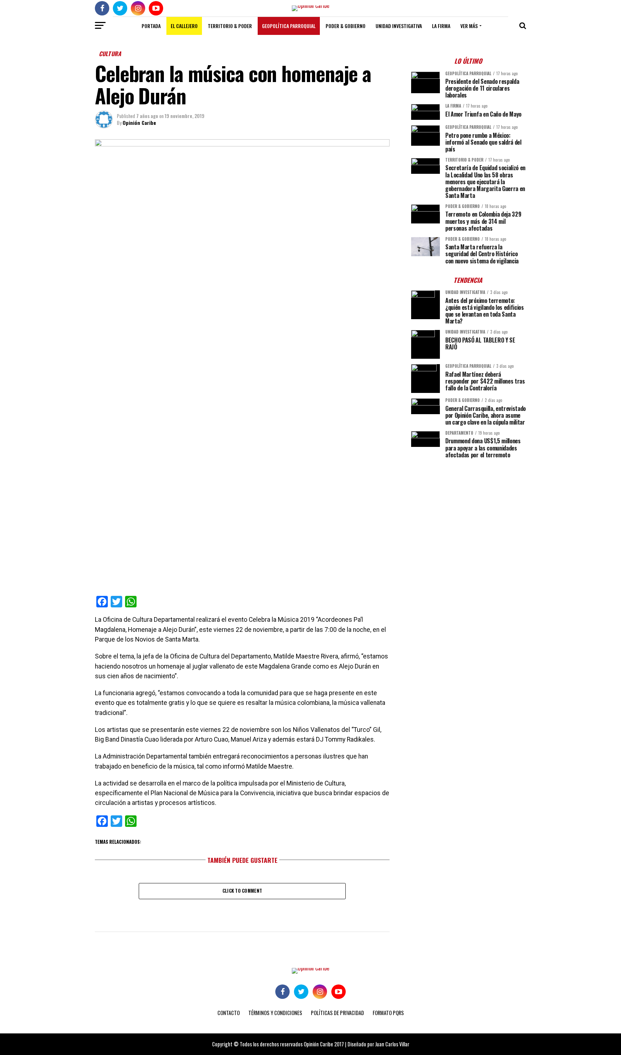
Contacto (228, 1012)
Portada (151, 26)
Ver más (469, 26)
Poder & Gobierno (345, 26)
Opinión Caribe (139, 122)
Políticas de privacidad (337, 1012)
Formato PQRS (388, 1012)
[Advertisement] (468, 514)
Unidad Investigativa (399, 26)
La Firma (441, 26)
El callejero (184, 26)
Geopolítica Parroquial (289, 26)
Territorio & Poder (230, 26)
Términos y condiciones (275, 1012)
